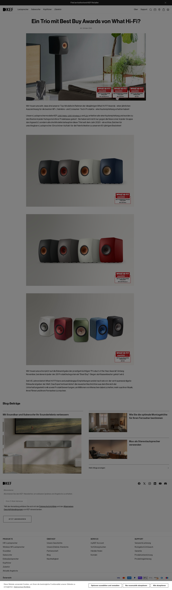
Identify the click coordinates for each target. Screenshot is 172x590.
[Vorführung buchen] (155, 9)
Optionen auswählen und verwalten (105, 585)
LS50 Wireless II (74, 115)
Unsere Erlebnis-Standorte (57, 547)
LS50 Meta (62, 115)
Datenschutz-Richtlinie (22, 587)
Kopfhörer (7, 563)
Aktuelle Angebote (10, 571)
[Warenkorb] (163, 9)
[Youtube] (160, 483)
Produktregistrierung (143, 559)
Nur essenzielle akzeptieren (136, 585)
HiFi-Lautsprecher (10, 543)
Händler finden (96, 551)
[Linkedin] (155, 483)
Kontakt (94, 555)
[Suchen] (150, 9)
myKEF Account (97, 543)
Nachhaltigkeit (53, 559)
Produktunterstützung (144, 555)
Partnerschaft (52, 551)
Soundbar (7, 551)
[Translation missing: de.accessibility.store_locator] (159, 9)
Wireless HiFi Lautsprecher (13, 547)
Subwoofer (7, 555)
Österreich (7, 578)
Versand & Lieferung (143, 543)
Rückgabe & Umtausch (144, 547)
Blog (49, 555)
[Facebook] (139, 483)
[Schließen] (165, 3)
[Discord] (165, 483)
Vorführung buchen (98, 547)
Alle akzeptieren (159, 585)
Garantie (138, 551)
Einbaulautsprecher (11, 559)
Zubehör (6, 567)
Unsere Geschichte (54, 543)
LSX (86, 115)
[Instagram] (150, 483)
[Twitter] (144, 483)
